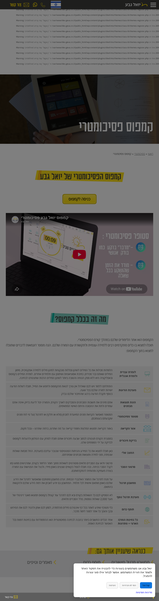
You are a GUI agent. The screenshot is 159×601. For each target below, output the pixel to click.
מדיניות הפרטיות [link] (144, 592)
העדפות (112, 585)
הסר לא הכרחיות (129, 585)
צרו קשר (9, 597)
